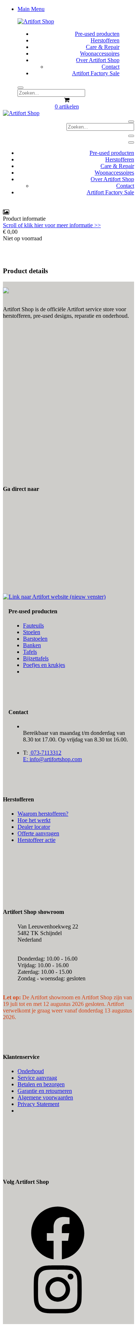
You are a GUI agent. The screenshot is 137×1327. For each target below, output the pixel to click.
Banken (32, 645)
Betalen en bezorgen (41, 1084)
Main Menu (31, 9)
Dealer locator (34, 827)
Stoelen (31, 632)
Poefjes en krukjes (44, 665)
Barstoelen (35, 639)
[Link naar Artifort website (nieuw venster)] (54, 597)
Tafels (30, 652)
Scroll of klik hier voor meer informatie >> (52, 225)
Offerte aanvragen (38, 833)
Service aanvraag (37, 1078)
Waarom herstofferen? (43, 814)
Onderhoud (31, 1071)
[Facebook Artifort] (58, 1258)
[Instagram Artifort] (58, 1315)
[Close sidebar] (131, 142)
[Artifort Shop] (36, 21)
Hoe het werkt (34, 820)
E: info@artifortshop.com (52, 759)
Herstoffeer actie (37, 840)
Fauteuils (33, 625)
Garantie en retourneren (45, 1091)
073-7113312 (45, 753)
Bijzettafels (36, 658)
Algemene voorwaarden (45, 1097)
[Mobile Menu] (131, 136)
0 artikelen (67, 106)
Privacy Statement (38, 1104)
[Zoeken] (20, 88)
